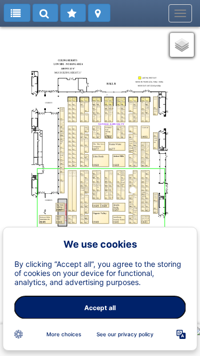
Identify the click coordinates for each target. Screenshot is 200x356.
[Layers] (182, 45)
